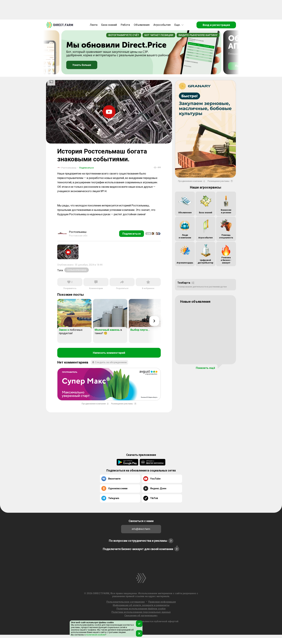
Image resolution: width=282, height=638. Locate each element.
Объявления (141, 24)
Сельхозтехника (76, 269)
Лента (93, 24)
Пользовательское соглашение (125, 601)
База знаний (109, 24)
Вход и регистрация (216, 25)
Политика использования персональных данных (141, 612)
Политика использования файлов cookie (141, 608)
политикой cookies (95, 634)
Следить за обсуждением (111, 362)
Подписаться (85, 168)
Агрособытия (162, 24)
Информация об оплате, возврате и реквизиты (141, 605)
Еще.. (177, 24)
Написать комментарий (109, 352)
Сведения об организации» (141, 615)
